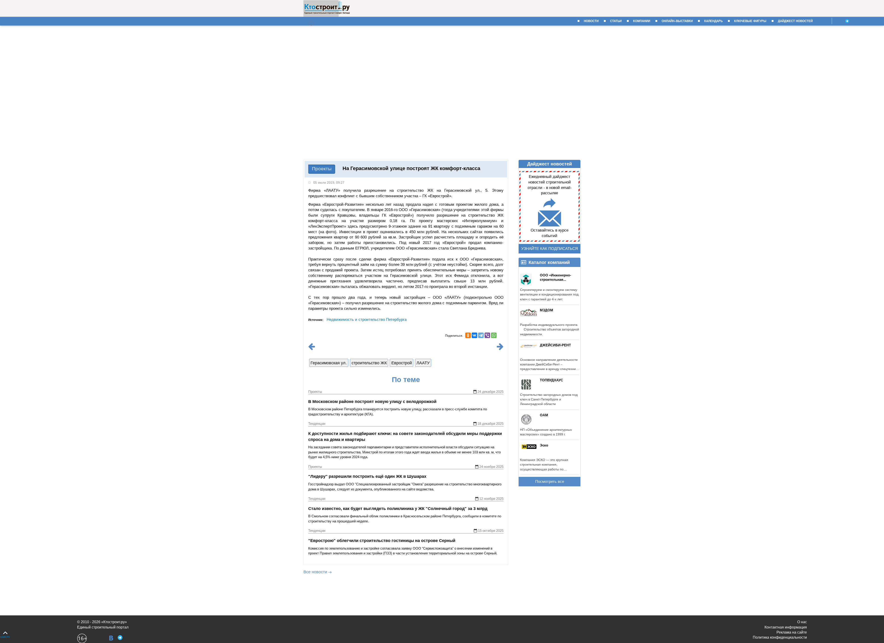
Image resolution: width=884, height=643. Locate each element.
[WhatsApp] (494, 335)
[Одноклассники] (468, 335)
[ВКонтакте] (474, 335)
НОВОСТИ (591, 21)
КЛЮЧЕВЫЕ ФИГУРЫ (750, 21)
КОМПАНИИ (641, 21)
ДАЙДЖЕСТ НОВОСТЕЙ (795, 21)
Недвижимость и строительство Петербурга (367, 319)
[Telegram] (481, 335)
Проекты (322, 168)
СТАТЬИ (616, 21)
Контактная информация (786, 627)
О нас (802, 622)
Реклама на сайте (791, 632)
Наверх (5, 637)
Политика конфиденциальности (780, 637)
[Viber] (487, 335)
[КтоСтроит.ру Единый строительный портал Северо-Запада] (327, 13)
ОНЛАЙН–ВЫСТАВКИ (677, 21)
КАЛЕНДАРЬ (713, 21)
